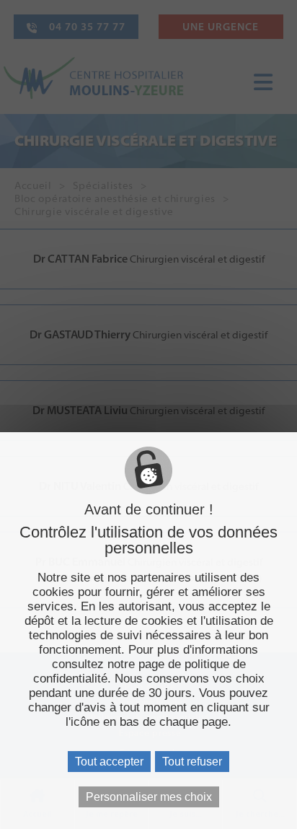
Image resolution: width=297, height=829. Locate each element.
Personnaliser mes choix (149, 797)
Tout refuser (192, 761)
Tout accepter (109, 761)
